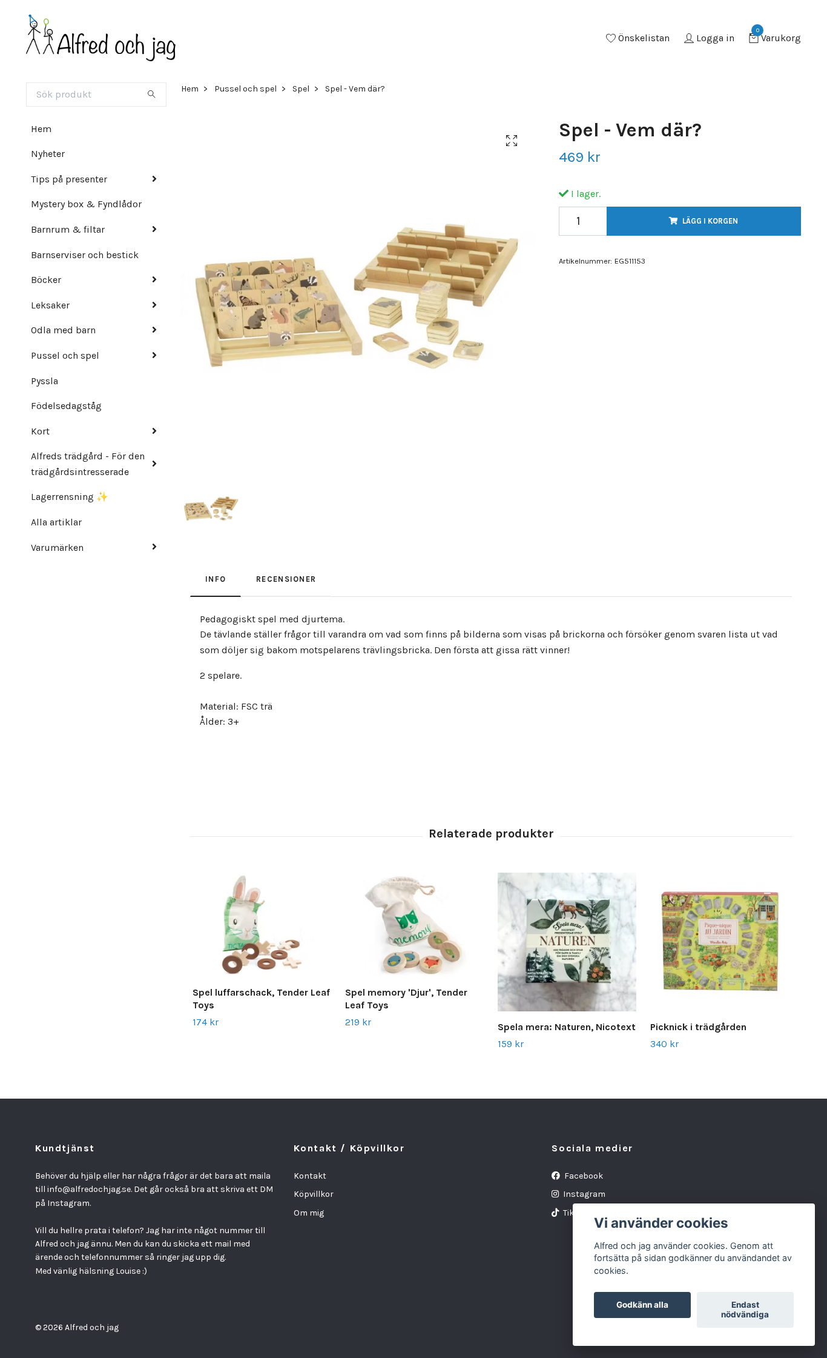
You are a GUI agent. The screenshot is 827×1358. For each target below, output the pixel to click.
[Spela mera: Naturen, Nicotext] (567, 942)
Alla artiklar (56, 522)
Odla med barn (63, 330)
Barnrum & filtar (68, 229)
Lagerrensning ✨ (69, 496)
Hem (41, 129)
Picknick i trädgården (698, 1027)
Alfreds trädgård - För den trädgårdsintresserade (88, 464)
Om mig (309, 1213)
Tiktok (574, 1213)
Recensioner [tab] (286, 579)
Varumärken (57, 547)
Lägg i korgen (710, 220)
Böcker (46, 279)
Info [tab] (215, 579)
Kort (40, 431)
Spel (300, 89)
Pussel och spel (65, 355)
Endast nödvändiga (745, 1310)
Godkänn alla (642, 1305)
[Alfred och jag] (101, 39)
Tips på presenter (69, 179)
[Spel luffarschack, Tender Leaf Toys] (262, 925)
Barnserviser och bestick (85, 255)
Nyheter (48, 153)
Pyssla (44, 381)
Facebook (582, 1176)
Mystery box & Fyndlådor (86, 204)
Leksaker (50, 305)
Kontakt (310, 1176)
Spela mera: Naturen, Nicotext (567, 1027)
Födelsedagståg (66, 405)
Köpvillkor (314, 1194)
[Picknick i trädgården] (719, 942)
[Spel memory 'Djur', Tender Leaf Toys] (414, 925)
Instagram (583, 1194)
